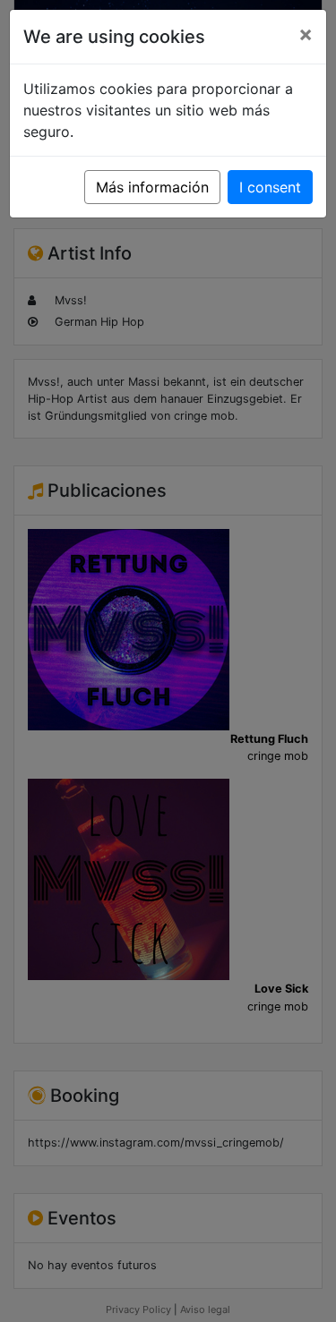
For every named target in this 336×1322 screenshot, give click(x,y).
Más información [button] (152, 187)
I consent (270, 187)
